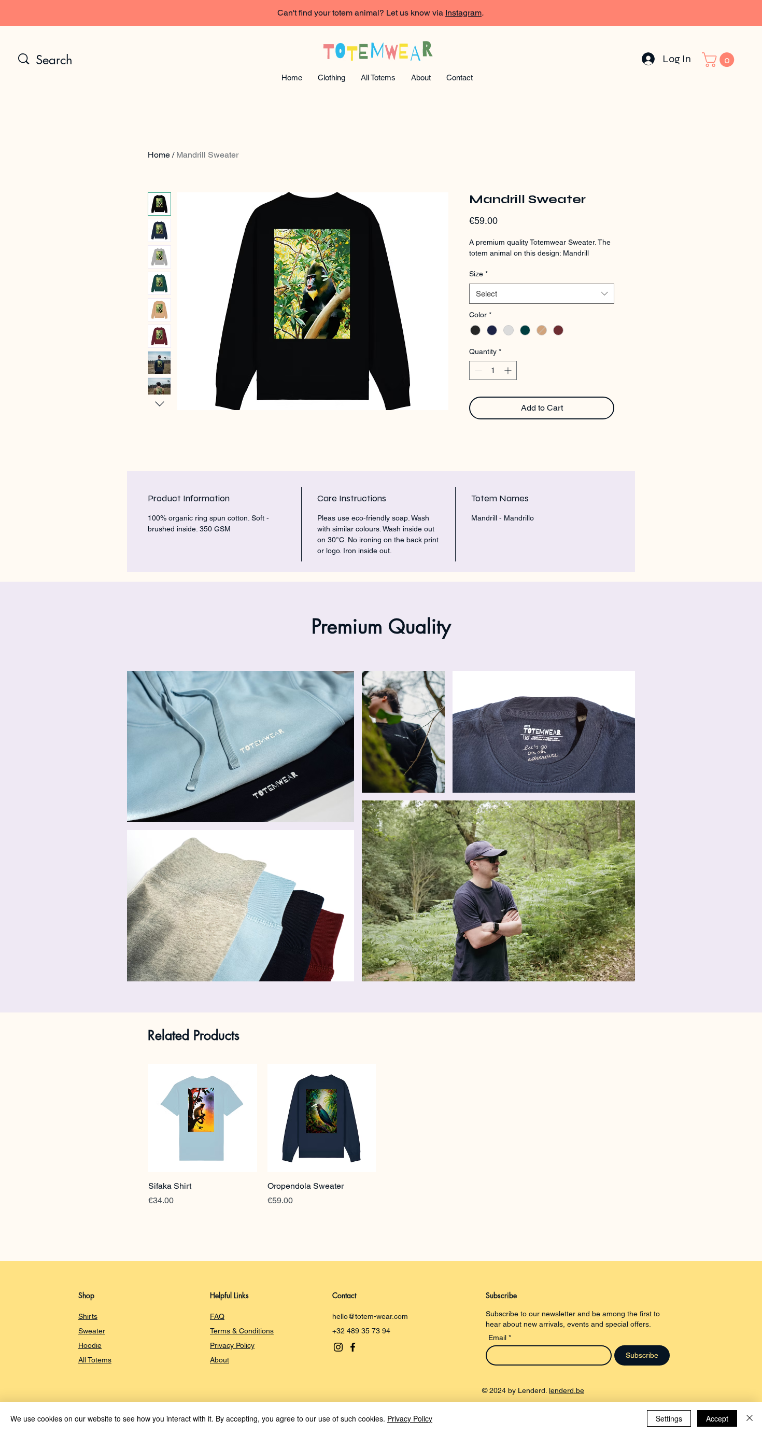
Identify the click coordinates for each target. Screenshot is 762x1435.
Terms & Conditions (242, 1331)
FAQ (217, 1316)
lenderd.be (566, 1390)
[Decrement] (477, 370)
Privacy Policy (232, 1345)
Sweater (91, 1331)
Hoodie (90, 1345)
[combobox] (541, 294)
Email (498, 1337)
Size (478, 274)
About (219, 1360)
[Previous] (54, 13)
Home (159, 155)
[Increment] (508, 370)
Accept (717, 1418)
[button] (331, 77)
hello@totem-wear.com (370, 1316)
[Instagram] (338, 1347)
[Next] (707, 13)
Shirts (87, 1316)
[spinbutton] (493, 370)
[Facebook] (353, 1347)
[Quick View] (202, 1118)
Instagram (463, 13)
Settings (669, 1418)
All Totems (94, 1360)
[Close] (749, 1418)
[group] (381, 1135)
